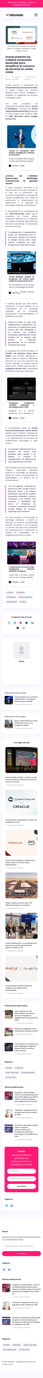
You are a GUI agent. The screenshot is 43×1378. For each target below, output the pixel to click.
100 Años (20, 1068)
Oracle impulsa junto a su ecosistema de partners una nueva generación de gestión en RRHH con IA (21, 945)
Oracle (10, 592)
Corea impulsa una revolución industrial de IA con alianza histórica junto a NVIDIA (26, 699)
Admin (7, 79)
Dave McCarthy (26, 597)
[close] (40, 3)
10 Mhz (9, 1068)
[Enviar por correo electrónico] (18, 628)
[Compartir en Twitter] (15, 623)
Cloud (24, 602)
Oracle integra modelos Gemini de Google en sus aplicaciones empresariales (18, 988)
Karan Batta (12, 602)
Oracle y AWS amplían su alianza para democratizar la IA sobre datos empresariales (20, 862)
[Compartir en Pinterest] (21, 623)
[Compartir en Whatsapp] (26, 623)
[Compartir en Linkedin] (32, 623)
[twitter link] (7, 1206)
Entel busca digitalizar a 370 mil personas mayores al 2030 (26, 1030)
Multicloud (12, 597)
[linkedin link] (12, 1206)
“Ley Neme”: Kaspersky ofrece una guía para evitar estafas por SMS (26, 1112)
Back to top (8, 1364)
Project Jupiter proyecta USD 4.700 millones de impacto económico (18, 904)
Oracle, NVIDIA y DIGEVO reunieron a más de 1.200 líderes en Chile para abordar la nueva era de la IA (21, 779)
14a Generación (28, 1073)
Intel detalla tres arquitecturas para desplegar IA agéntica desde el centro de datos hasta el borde (26, 1047)
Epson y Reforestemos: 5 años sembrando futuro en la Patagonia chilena (26, 723)
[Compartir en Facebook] (9, 623)
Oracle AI (21, 592)
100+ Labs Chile (12, 1073)
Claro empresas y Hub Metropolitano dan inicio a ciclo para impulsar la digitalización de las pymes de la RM (26, 1015)
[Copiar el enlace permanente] (24, 628)
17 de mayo (11, 1077)
